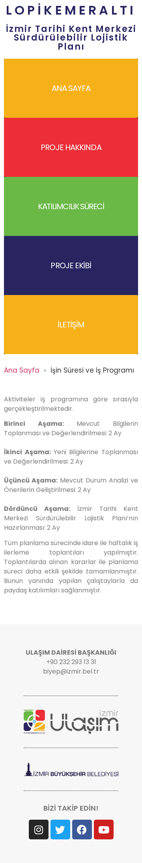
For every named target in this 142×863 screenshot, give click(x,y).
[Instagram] (39, 829)
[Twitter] (60, 829)
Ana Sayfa (21, 370)
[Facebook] (82, 829)
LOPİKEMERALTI (71, 10)
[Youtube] (104, 829)
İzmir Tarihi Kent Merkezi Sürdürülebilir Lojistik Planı (71, 37)
